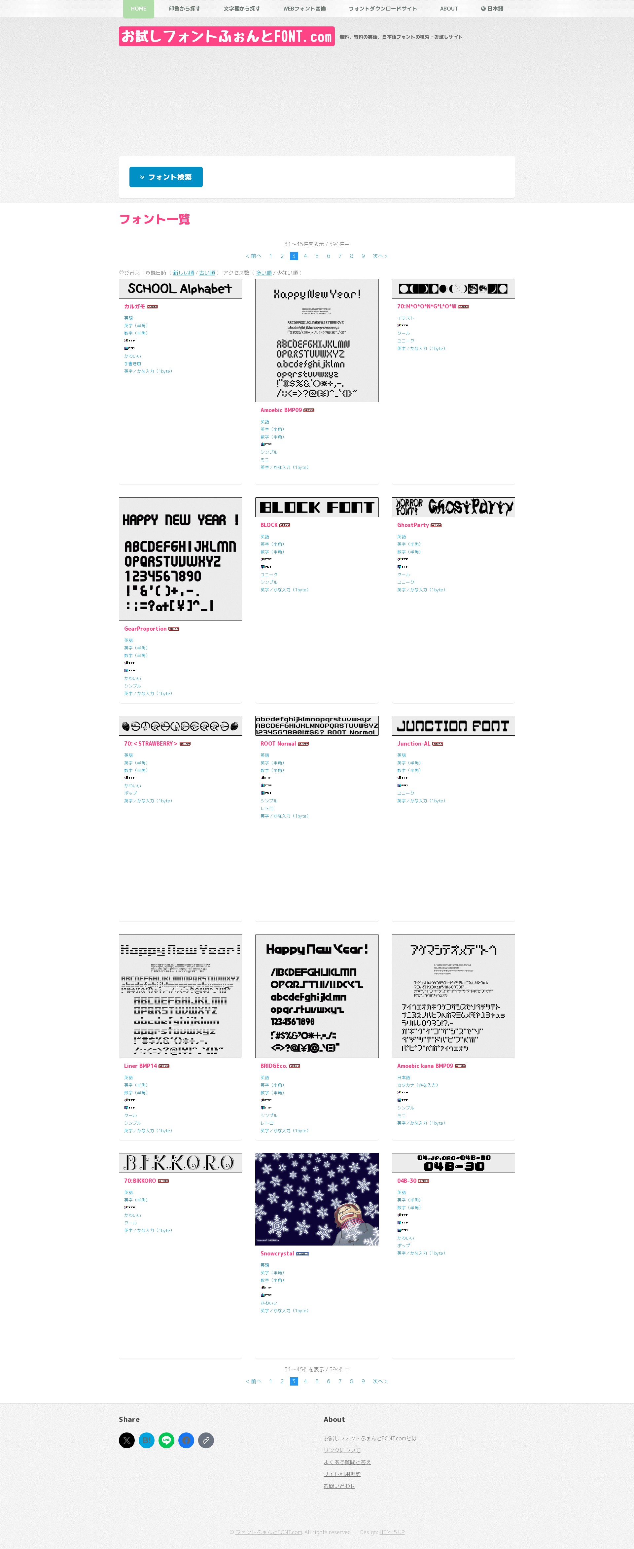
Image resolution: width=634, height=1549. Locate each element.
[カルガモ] (180, 289)
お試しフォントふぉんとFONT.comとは (370, 1438)
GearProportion (145, 628)
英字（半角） (137, 326)
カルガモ (134, 306)
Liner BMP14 (140, 1066)
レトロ (267, 808)
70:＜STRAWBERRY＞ (151, 743)
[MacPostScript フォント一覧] (129, 348)
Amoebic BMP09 (281, 410)
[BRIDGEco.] (316, 996)
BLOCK (269, 525)
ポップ (130, 793)
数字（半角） (137, 333)
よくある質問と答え (347, 1462)
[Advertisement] (317, 99)
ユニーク (405, 341)
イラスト (405, 318)
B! (147, 1440)
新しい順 (183, 272)
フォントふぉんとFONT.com (268, 1532)
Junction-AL (414, 743)
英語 (128, 318)
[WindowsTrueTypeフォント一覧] (129, 341)
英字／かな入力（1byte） (149, 371)
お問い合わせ (339, 1486)
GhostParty (413, 525)
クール (403, 333)
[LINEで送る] (166, 1440)
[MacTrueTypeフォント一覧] (266, 444)
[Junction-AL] (453, 726)
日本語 (403, 1077)
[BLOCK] (316, 507)
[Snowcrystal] (316, 1199)
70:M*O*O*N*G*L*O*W (426, 306)
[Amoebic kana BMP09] (453, 996)
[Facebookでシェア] (186, 1440)
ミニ (265, 460)
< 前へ (254, 256)
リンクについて (342, 1450)
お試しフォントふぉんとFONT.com (227, 36)
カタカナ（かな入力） (418, 1085)
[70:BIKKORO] (180, 1163)
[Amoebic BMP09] (316, 340)
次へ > (380, 256)
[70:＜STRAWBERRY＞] (180, 726)
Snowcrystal (277, 1253)
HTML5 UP (392, 1532)
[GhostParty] (453, 507)
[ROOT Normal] (316, 726)
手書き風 (132, 364)
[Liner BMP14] (180, 996)
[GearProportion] (180, 558)
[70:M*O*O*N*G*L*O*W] (453, 289)
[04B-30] (453, 1163)
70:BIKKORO (140, 1180)
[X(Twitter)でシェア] (127, 1440)
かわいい (132, 356)
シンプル (269, 452)
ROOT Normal (278, 743)
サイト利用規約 (342, 1474)
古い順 (207, 272)
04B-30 (406, 1180)
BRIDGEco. (274, 1066)
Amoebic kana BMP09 (425, 1066)
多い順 (264, 272)
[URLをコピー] (206, 1440)
